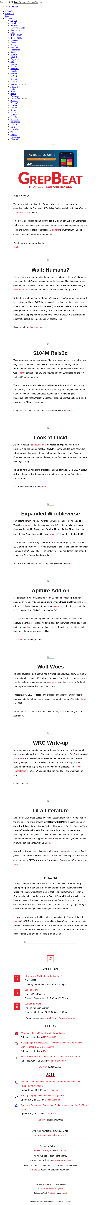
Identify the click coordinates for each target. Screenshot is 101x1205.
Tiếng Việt (15, 139)
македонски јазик (18, 84)
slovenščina (15, 122)
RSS (7, 16)
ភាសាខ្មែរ (14, 79)
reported (22, 373)
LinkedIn (38, 1150)
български (15, 30)
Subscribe (9, 11)
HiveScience (52, 1090)
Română (14, 101)
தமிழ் (13, 126)
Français (14, 54)
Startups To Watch (33, 1004)
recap (65, 851)
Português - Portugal (19, 98)
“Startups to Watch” (22, 212)
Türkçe (13, 132)
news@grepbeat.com (62, 1160)
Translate (9, 18)
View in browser (50, 145)
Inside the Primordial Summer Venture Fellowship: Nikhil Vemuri (50, 1057)
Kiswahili (15, 108)
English (14, 20)
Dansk (13, 45)
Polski (13, 93)
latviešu (14, 117)
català (13, 32)
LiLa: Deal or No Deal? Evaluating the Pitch (45, 976)
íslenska (14, 71)
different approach (21, 290)
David (16, 247)
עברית (13, 112)
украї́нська (15, 137)
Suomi (13, 52)
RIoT (45, 1051)
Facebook (61, 1150)
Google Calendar (67, 1018)
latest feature (36, 327)
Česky (13, 43)
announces (28, 525)
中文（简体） (17, 35)
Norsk (13, 91)
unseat (16, 921)
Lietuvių (14, 115)
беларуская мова (18, 28)
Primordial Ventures (58, 1061)
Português (15, 96)
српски (14, 124)
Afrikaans (15, 25)
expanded (57, 606)
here (70, 410)
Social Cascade (52, 1100)
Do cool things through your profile (50, 1189)
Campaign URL (6, 2)
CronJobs (49, 1018)
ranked (53, 534)
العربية (13, 23)
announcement (39, 445)
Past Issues (9, 13)
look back (19, 758)
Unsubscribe (52, 1193)
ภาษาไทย (15, 129)
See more (17, 640)
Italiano (14, 73)
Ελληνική (15, 59)
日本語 (14, 76)
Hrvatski (14, 40)
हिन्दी (12, 61)
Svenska (14, 110)
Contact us (35, 1170)
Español (14, 105)
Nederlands (15, 50)
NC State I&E (49, 1037)
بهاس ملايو (15, 86)
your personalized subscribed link (50, 1135)
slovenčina (15, 119)
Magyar (14, 64)
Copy (41, 2)
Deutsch (14, 57)
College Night (31, 990)
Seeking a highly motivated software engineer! (42, 1095)
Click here (54, 230)
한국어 (14, 81)
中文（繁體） (17, 38)
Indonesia (15, 68)
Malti (13, 89)
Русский (14, 103)
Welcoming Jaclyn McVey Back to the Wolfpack (43, 1033)
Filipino (14, 134)
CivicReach (50, 1114)
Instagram (47, 1150)
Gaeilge (14, 66)
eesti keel (14, 47)
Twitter (11, 7)
